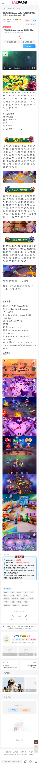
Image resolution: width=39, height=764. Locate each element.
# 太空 (25, 602)
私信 (34, 20)
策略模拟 (15, 8)
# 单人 (6, 592)
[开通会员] (36, 742)
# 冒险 (12, 592)
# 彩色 (12, 595)
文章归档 (15, 752)
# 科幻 (25, 595)
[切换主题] (36, 751)
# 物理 (12, 602)
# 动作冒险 (15, 599)
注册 (26, 710)
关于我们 (30, 752)
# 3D (31, 592)
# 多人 (6, 595)
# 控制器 (6, 599)
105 (28, 639)
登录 (14, 710)
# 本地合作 (7, 605)
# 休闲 (19, 592)
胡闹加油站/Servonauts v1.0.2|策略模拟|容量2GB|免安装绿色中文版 (19, 14)
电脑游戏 (9, 8)
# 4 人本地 (25, 605)
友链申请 (8, 752)
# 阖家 (6, 602)
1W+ (19, 639)
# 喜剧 (19, 602)
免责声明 (23, 752)
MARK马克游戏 (19, 754)
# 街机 (22, 599)
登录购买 (30, 46)
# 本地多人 (16, 605)
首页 (3, 8)
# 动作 (25, 592)
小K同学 (9, 19)
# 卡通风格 (30, 599)
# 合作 (19, 595)
